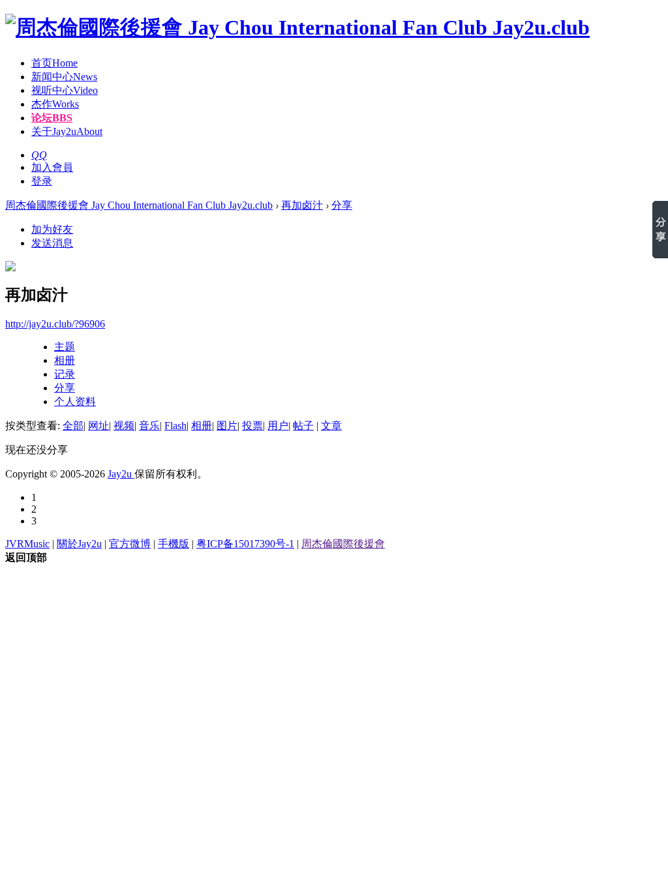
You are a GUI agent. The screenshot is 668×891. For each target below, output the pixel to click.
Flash (175, 425)
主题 (64, 346)
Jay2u (121, 473)
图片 (227, 425)
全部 (73, 425)
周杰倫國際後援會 (343, 543)
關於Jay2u (79, 543)
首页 (54, 62)
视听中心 (64, 90)
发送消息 (52, 243)
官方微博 (130, 543)
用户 (277, 425)
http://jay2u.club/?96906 (55, 323)
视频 (124, 425)
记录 (64, 374)
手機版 (173, 543)
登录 (41, 181)
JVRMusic (27, 543)
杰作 (55, 104)
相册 (64, 360)
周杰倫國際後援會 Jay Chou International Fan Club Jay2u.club (139, 205)
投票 (252, 425)
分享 (341, 205)
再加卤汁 (302, 205)
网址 (98, 425)
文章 (331, 425)
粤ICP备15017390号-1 (245, 543)
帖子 (303, 425)
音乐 (149, 425)
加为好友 (52, 229)
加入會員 (52, 167)
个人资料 (75, 401)
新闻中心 (64, 76)
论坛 (51, 117)
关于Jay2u (66, 131)
